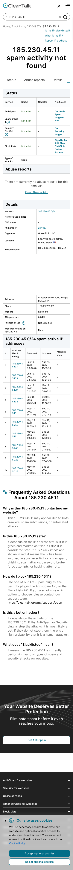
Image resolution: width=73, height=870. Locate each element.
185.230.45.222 (17, 458)
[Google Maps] (40, 251)
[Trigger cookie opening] (5, 820)
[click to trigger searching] (65, 17)
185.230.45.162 (17, 435)
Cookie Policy (17, 843)
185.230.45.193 (17, 365)
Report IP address (56, 40)
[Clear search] (60, 17)
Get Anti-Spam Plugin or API (60, 116)
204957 (42, 227)
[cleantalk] (17, 5)
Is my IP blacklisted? (57, 30)
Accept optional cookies (39, 853)
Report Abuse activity (36, 192)
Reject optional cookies (39, 861)
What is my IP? (54, 35)
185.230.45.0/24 (47, 211)
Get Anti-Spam (37, 740)
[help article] (8, 122)
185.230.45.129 (17, 388)
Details (58, 80)
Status (11, 80)
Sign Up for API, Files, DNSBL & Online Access (61, 146)
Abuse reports (34, 80)
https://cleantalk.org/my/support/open (34, 602)
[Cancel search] (59, 6)
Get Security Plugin (59, 131)
